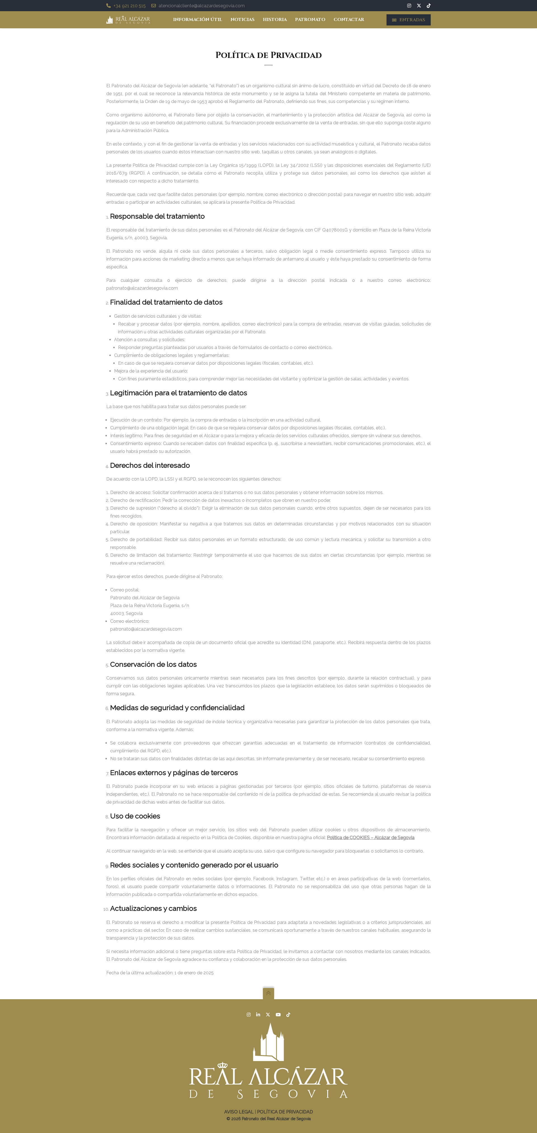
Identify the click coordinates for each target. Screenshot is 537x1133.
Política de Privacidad (285, 1112)
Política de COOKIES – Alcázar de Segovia (370, 837)
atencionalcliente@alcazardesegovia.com (202, 5)
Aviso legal (239, 1112)
